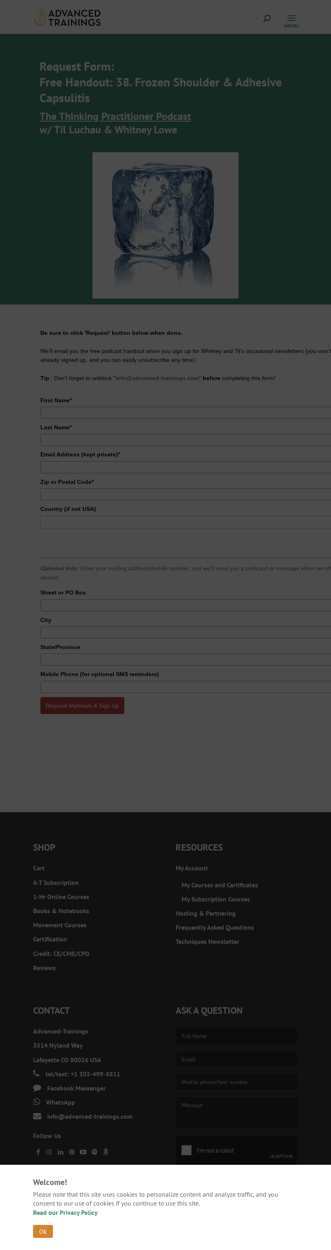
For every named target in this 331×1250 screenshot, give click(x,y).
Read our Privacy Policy (65, 1212)
